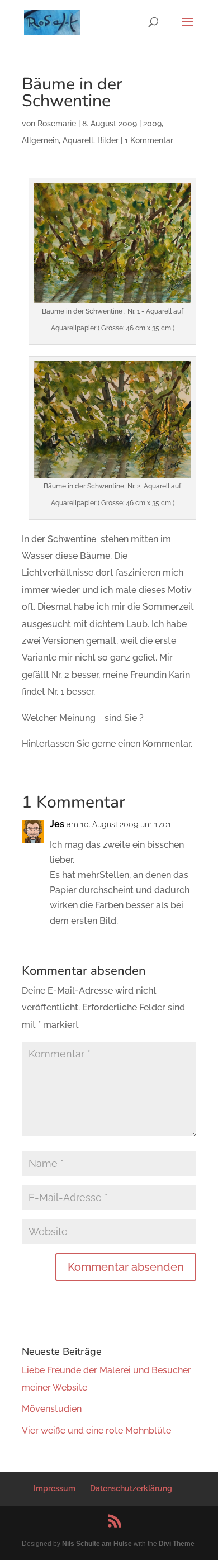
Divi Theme (177, 1544)
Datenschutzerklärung (131, 1488)
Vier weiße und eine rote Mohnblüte (96, 1430)
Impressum (54, 1488)
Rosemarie (56, 123)
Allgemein (40, 140)
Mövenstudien (52, 1408)
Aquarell (78, 140)
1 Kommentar (149, 140)
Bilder (108, 140)
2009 (152, 123)
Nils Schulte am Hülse (97, 1544)
